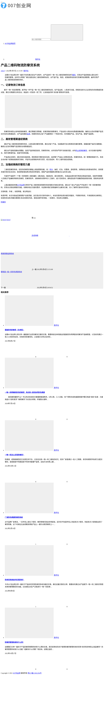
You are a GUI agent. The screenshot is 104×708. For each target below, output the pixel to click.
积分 (51, 169)
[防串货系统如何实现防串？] (29, 575)
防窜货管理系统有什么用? (14, 642)
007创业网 (20, 185)
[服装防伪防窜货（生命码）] (29, 325)
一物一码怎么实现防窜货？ (14, 455)
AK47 (3, 71)
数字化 (26, 71)
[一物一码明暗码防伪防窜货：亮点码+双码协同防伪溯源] (29, 388)
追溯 (28, 134)
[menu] (1, 2)
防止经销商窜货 (81, 150)
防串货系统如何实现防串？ (14, 580)
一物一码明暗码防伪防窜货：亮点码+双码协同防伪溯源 (25, 392)
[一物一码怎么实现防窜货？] (29, 450)
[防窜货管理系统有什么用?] (29, 637)
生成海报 (34, 235)
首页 (10, 43)
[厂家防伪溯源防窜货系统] (29, 513)
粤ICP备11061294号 (35, 673)
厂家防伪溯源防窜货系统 (14, 517)
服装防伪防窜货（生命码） (14, 330)
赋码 (74, 75)
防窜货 (3, 202)
